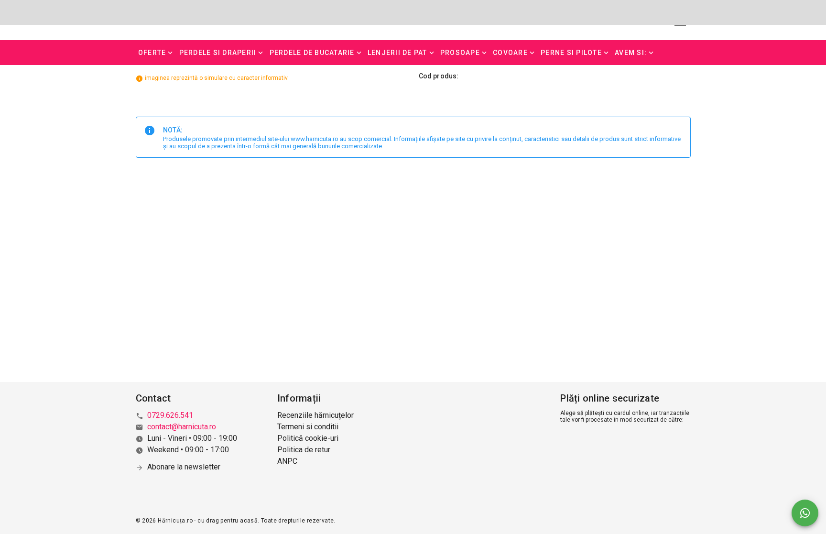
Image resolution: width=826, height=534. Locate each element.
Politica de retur (303, 449)
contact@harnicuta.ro (181, 426)
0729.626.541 (170, 415)
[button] (156, 52)
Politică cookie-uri (307, 438)
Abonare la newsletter (183, 466)
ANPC (287, 461)
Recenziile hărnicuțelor (315, 415)
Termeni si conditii (307, 426)
